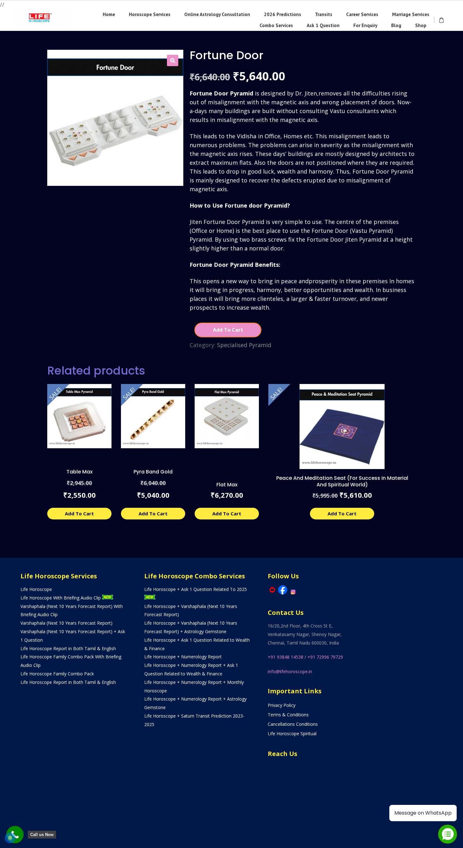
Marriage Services (410, 14)
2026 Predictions (282, 14)
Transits (323, 14)
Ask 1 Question (323, 25)
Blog (396, 25)
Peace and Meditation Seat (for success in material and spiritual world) (342, 481)
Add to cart (228, 329)
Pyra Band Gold (153, 471)
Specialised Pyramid (244, 345)
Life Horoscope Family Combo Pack (57, 674)
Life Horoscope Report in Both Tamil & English (68, 648)
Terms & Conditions (288, 715)
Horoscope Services (149, 14)
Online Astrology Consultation (217, 14)
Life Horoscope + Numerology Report (183, 657)
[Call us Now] (15, 834)
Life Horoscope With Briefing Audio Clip (61, 598)
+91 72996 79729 (325, 657)
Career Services (362, 14)
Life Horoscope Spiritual (292, 733)
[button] (172, 60)
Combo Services (276, 25)
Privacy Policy (281, 705)
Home (109, 14)
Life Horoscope (36, 589)
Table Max (79, 471)
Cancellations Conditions (293, 724)
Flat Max (226, 484)
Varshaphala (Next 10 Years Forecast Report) (66, 623)
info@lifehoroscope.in (290, 671)
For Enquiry (365, 25)
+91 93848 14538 (285, 657)
